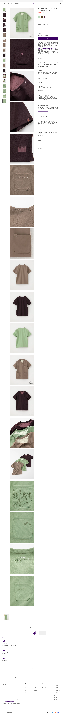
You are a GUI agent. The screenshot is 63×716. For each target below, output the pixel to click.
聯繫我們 (57, 687)
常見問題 (57, 685)
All (25, 685)
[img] (3, 640)
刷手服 (26, 687)
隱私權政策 (56, 699)
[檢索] (57, 3)
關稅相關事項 (58, 690)
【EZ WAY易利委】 (47, 53)
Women (3, 3)
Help (21, 3)
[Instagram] (5, 684)
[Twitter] (41, 148)
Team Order (17, 3)
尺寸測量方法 (44, 687)
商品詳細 (39, 140)
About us (43, 685)
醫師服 (35, 687)
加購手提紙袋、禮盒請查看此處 (43, 35)
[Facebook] (40, 148)
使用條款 (55, 697)
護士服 (26, 690)
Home (3, 677)
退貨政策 (57, 692)
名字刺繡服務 (40, 31)
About (12, 3)
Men (8, 3)
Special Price (27, 692)
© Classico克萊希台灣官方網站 (8, 712)
